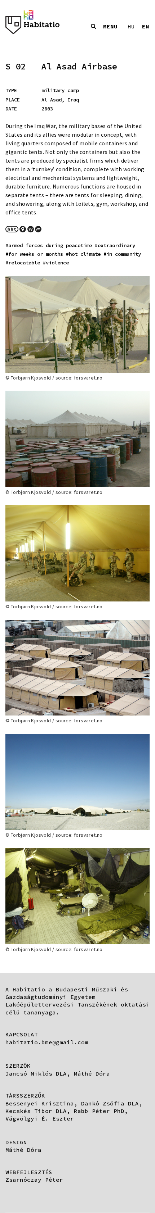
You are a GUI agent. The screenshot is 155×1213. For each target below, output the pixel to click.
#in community (122, 254)
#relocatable (22, 262)
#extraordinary (115, 245)
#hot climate (83, 254)
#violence (56, 262)
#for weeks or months (34, 254)
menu (110, 26)
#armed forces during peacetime (48, 245)
